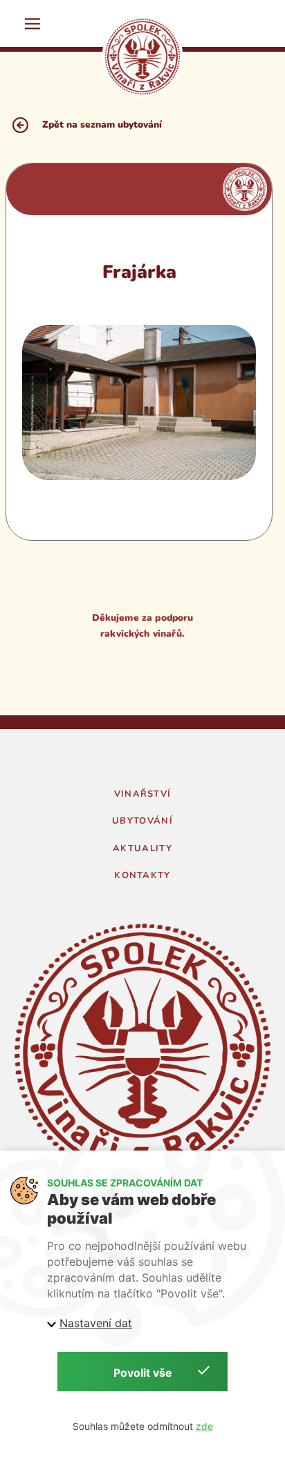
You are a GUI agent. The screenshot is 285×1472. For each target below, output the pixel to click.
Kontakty (142, 875)
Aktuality (142, 848)
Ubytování (142, 821)
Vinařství (143, 794)
